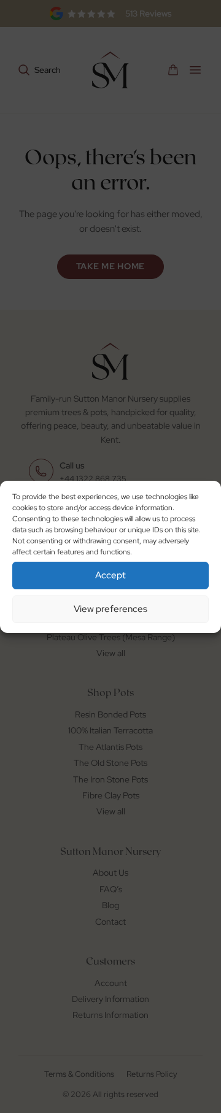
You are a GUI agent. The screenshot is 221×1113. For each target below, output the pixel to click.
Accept (110, 575)
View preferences (110, 609)
